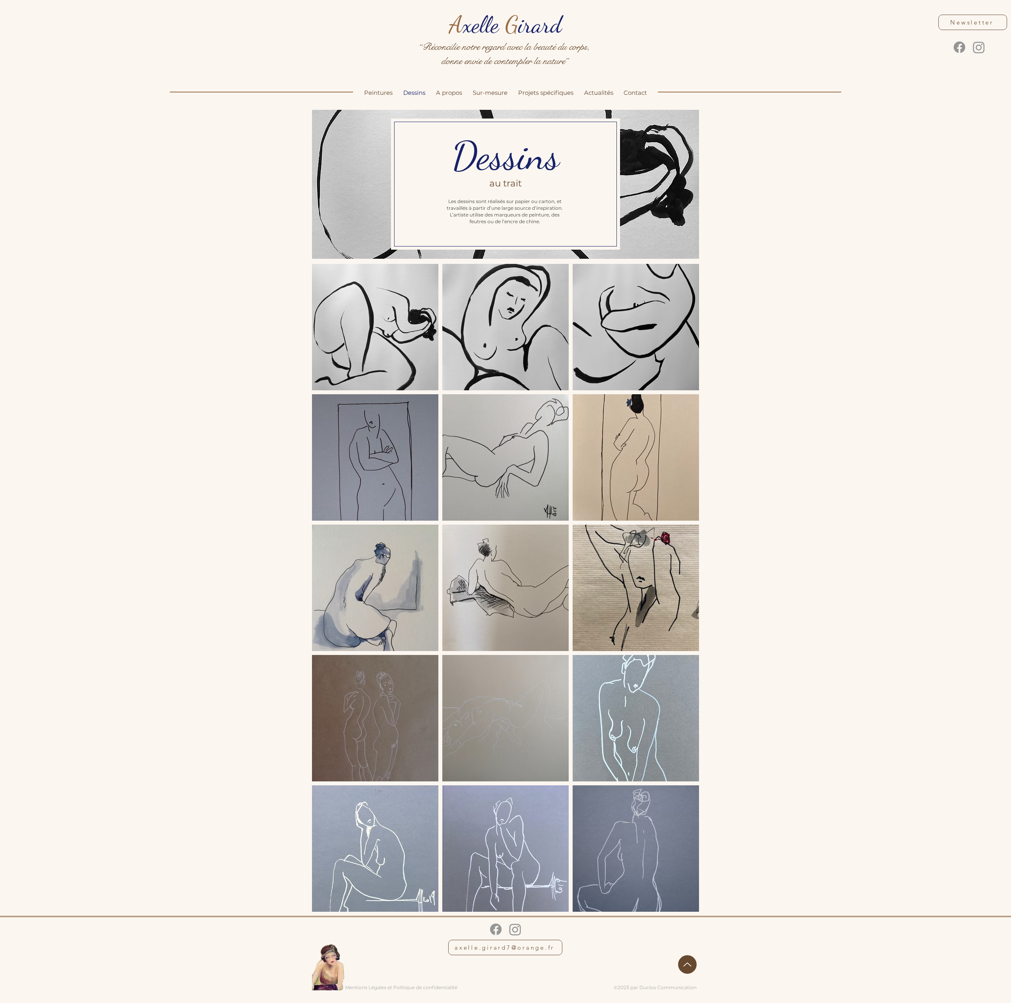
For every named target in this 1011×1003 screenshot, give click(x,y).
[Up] (687, 964)
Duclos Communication (668, 987)
